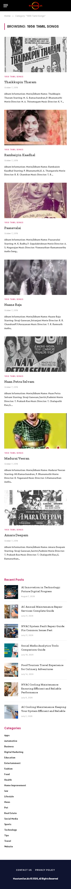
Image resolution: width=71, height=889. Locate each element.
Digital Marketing (13, 752)
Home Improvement (15, 785)
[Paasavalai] (35, 200)
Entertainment (12, 763)
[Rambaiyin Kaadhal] (35, 127)
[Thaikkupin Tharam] (35, 54)
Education (9, 757)
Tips (6, 835)
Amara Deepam (16, 535)
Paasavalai (12, 228)
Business (9, 746)
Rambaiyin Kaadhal (19, 155)
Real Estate (10, 813)
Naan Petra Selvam (19, 381)
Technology (10, 829)
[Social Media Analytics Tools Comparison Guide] (11, 650)
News (7, 802)
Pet (6, 807)
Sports (7, 824)
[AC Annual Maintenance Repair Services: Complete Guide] (11, 611)
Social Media (11, 818)
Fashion (8, 768)
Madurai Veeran (16, 458)
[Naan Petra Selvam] (35, 354)
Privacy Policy (45, 870)
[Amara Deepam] (35, 508)
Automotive (10, 740)
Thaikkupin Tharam (20, 82)
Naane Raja (13, 305)
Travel (7, 840)
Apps (6, 735)
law (6, 790)
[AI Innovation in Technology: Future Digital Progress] (11, 592)
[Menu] (5, 6)
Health (8, 779)
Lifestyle (9, 796)
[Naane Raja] (35, 277)
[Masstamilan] (35, 5)
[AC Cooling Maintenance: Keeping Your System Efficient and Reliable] (11, 712)
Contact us (24, 870)
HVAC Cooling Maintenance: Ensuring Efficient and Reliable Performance (41, 688)
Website (8, 846)
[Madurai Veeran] (35, 431)
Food (7, 774)
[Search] (66, 6)
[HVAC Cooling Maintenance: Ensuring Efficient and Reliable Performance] (11, 689)
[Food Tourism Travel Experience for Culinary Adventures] (11, 670)
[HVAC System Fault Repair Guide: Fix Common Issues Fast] (11, 631)
